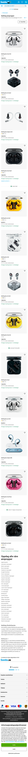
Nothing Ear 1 (4, 640)
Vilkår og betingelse (7, 718)
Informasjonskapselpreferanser (18, 718)
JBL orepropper (4, 583)
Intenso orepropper (5, 581)
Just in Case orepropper (6, 587)
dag (12, 657)
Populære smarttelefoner (7, 675)
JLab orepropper (5, 585)
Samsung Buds (4, 603)
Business (3, 696)
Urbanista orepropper (6, 619)
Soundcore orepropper (6, 611)
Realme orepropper (5, 601)
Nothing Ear (4, 593)
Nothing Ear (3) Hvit (6, 296)
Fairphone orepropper (6, 570)
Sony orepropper (5, 609)
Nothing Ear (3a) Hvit (6, 54)
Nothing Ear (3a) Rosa (6, 496)
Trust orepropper (5, 617)
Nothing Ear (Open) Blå (6, 457)
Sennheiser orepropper (6, 605)
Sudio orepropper (5, 613)
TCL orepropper (4, 615)
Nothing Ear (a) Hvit (6, 418)
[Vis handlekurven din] (26, 2)
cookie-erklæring (20, 741)
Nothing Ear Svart (5, 379)
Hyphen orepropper (5, 579)
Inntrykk (20, 716)
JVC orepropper (5, 589)
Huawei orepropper (5, 578)
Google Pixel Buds (5, 572)
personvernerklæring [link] (10, 741)
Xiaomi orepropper (5, 621)
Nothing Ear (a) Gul (5, 218)
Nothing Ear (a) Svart (6, 543)
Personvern (15, 716)
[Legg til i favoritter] (24, 28)
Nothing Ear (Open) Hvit (6, 131)
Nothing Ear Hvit (5, 257)
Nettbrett (3, 683)
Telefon (2, 679)
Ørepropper (5, 12)
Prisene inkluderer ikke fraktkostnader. (14, 712)
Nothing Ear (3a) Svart (6, 170)
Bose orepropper (5, 568)
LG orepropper (4, 591)
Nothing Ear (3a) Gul (6, 335)
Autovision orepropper (6, 564)
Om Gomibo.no (8, 716)
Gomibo (2, 700)
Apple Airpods (4, 562)
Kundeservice (4, 692)
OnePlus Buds (4, 595)
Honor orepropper (5, 574)
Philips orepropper (5, 599)
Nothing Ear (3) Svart (6, 92)
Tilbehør (3, 688)
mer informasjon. (18, 715)
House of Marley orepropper (7, 576)
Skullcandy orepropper (6, 607)
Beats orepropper (5, 566)
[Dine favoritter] (22, 2)
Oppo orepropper (5, 597)
